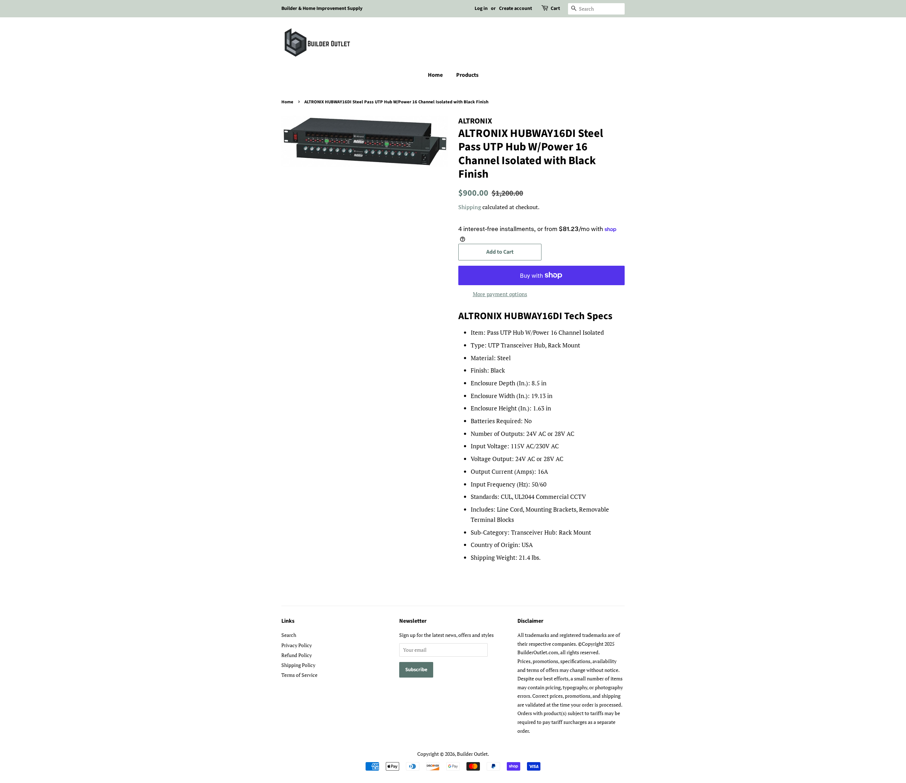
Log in (481, 8)
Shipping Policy (298, 665)
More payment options (500, 294)
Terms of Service (299, 675)
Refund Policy (296, 655)
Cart (555, 8)
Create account (515, 8)
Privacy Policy (296, 645)
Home (435, 75)
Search (288, 635)
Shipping (469, 207)
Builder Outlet (472, 753)
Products (467, 75)
